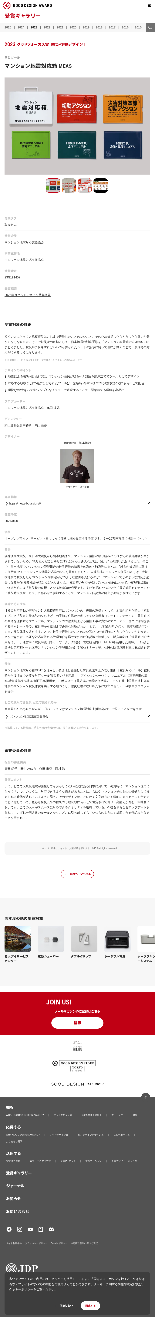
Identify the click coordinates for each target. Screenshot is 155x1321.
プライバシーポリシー (36, 1243)
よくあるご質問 (14, 1141)
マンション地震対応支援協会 (24, 242)
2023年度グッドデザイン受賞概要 (28, 295)
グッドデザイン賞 (63, 1115)
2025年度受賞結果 (92, 1115)
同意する (90, 1305)
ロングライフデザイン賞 (91, 1134)
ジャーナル (15, 1186)
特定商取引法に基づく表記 (84, 1243)
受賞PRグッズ (68, 1161)
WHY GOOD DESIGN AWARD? (23, 1134)
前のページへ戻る (80, 874)
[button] (53, 185)
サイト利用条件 (14, 1243)
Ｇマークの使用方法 (40, 1161)
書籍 (135, 1115)
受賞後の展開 (13, 1161)
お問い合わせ (17, 1211)
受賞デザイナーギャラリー (125, 1161)
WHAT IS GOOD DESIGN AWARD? (25, 1115)
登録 (77, 1023)
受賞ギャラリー (19, 1173)
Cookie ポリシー (59, 1243)
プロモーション (93, 1161)
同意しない (66, 1305)
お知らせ (13, 1199)
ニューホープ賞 (121, 1134)
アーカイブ (117, 1115)
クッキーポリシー (21, 1289)
